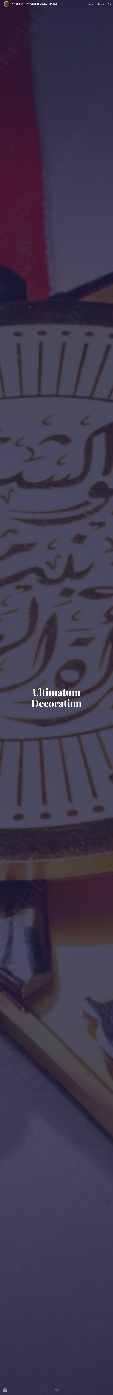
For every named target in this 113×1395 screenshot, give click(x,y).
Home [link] (90, 3)
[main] (56, 697)
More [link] (99, 3)
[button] (109, 4)
